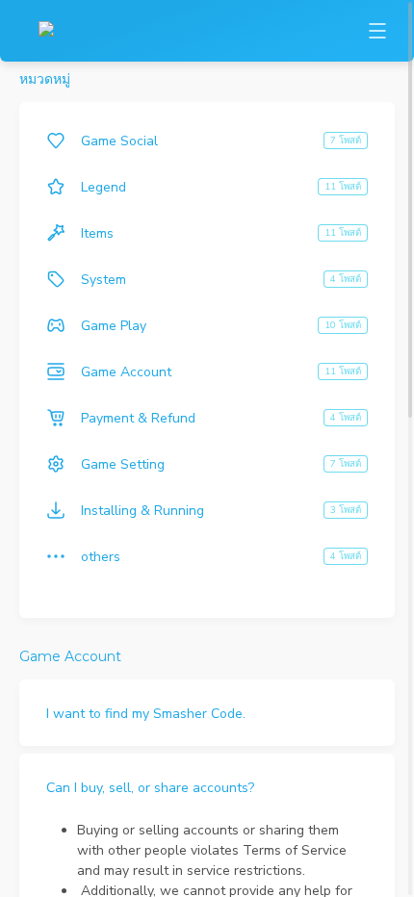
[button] (207, 712)
